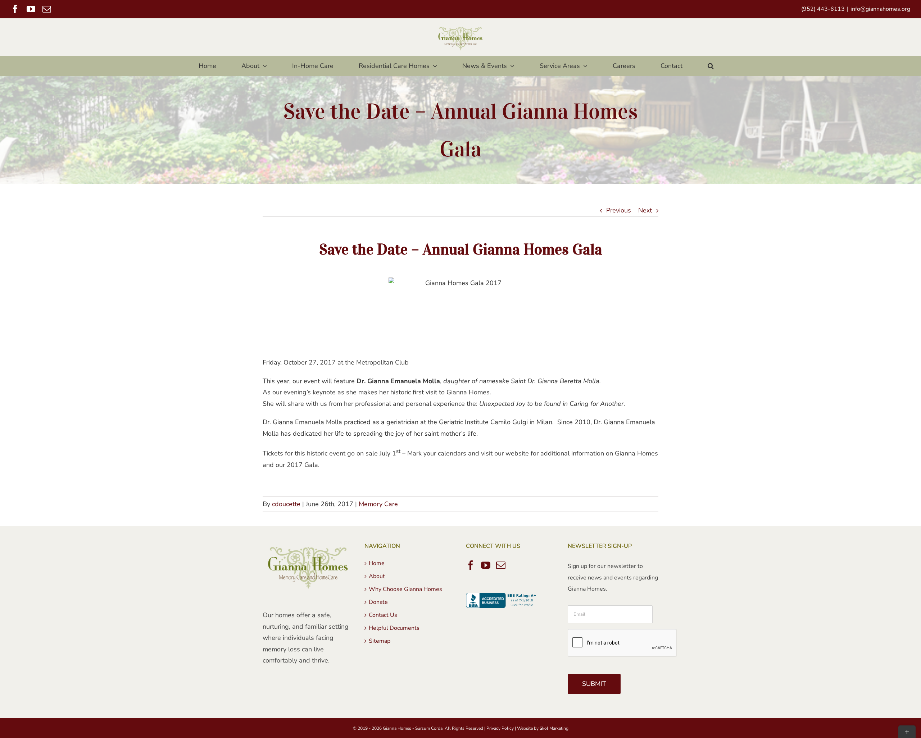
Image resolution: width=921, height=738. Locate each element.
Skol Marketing (554, 728)
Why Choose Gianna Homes (405, 589)
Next (645, 210)
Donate (378, 602)
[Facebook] (470, 565)
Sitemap (379, 641)
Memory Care (378, 504)
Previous (618, 210)
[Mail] (500, 565)
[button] (710, 66)
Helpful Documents (394, 628)
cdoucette (286, 504)
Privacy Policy (500, 728)
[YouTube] (485, 565)
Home (377, 563)
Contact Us (383, 615)
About (377, 576)
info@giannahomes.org (880, 9)
